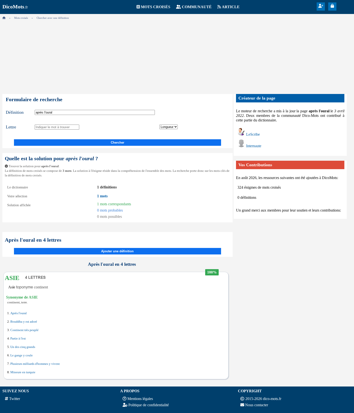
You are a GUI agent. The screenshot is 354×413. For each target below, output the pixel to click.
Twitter (14, 399)
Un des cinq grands (22, 347)
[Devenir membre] (320, 6)
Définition (15, 112)
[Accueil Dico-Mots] (4, 17)
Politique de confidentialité (148, 405)
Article (231, 7)
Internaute (253, 146)
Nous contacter (256, 405)
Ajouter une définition (117, 251)
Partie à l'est (18, 338)
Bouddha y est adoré (23, 321)
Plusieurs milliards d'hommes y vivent (35, 364)
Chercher (117, 142)
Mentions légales (140, 399)
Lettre (11, 127)
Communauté (197, 7)
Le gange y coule (21, 355)
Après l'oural (18, 313)
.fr (15, 7)
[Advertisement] (177, 55)
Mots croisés (155, 7)
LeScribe (253, 134)
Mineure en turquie (22, 372)
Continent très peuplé (24, 330)
